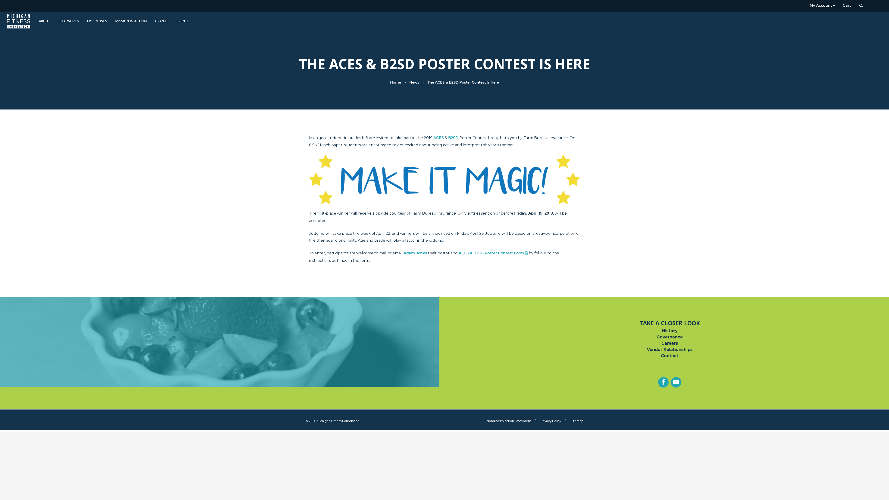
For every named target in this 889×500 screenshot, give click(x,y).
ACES (438, 138)
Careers (669, 344)
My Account (821, 6)
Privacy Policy (551, 421)
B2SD (453, 138)
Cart (847, 6)
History (670, 331)
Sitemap (576, 421)
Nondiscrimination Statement (509, 421)
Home (395, 82)
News (414, 82)
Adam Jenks (416, 253)
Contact (669, 356)
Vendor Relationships (670, 350)
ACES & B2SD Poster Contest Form (492, 253)
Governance (670, 337)
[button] (861, 6)
